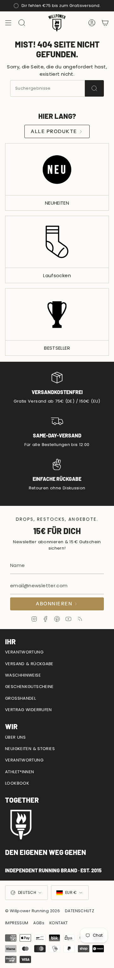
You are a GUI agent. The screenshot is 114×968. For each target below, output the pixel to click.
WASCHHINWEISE (23, 675)
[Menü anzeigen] (8, 22)
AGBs (38, 923)
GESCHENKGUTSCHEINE (29, 687)
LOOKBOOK (17, 783)
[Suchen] (94, 88)
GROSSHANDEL (20, 698)
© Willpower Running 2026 (32, 911)
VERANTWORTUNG (24, 652)
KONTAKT (58, 923)
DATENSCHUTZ (79, 911)
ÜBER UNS (15, 737)
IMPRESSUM (16, 923)
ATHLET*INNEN (19, 772)
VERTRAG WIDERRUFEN (28, 710)
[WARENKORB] (105, 22)
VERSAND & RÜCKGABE (29, 664)
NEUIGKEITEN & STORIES (30, 749)
